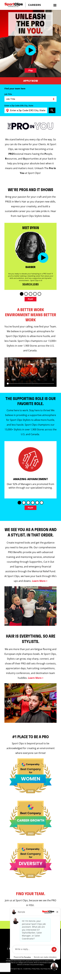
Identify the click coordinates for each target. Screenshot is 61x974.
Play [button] (30, 299)
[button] (30, 50)
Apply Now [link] (30, 81)
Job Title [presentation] (8, 94)
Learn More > (39, 581)
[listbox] (30, 99)
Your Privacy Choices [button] (46, 969)
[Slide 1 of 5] (21, 294)
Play (30, 70)
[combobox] (27, 110)
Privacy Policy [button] (36, 969)
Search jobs (30, 284)
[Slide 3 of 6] (28, 502)
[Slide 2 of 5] (26, 294)
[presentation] (55, 5)
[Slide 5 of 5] (39, 294)
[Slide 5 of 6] (37, 502)
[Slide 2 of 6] (24, 502)
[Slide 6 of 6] (41, 502)
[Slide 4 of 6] (32, 502)
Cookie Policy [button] (27, 969)
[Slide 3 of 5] (30, 294)
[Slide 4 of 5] (35, 294)
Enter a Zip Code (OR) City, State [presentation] (18, 105)
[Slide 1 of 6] (19, 502)
